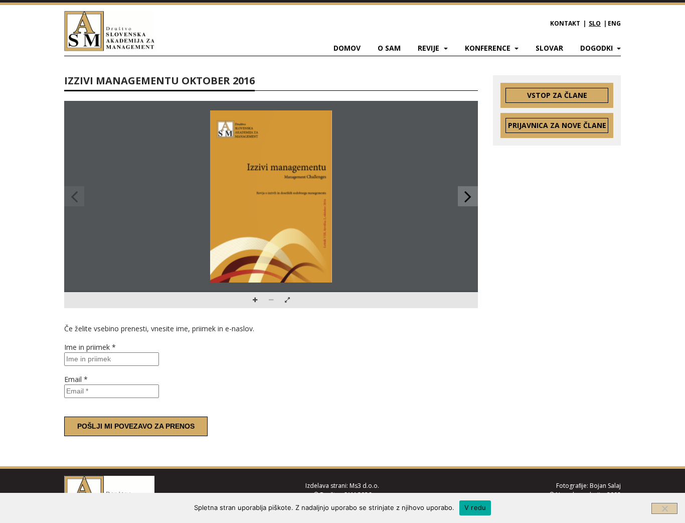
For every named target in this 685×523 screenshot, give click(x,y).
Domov (347, 48)
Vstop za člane (557, 95)
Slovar (549, 48)
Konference (488, 48)
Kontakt (565, 23)
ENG (614, 23)
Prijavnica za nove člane (557, 125)
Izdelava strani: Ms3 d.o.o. (342, 485)
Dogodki (597, 48)
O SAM (389, 48)
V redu (475, 507)
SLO (595, 23)
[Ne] (664, 508)
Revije (429, 48)
